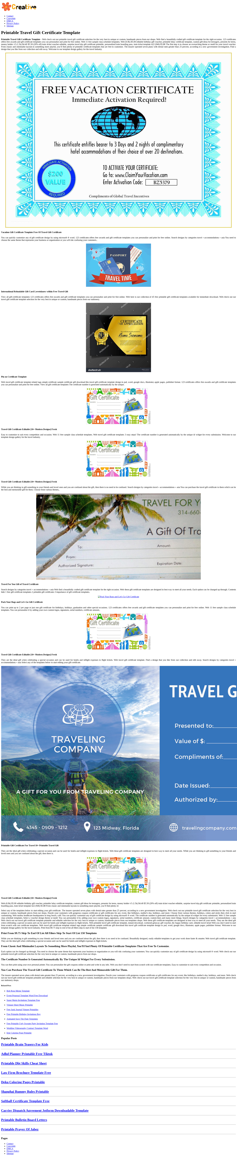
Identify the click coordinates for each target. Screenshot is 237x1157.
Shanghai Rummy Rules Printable (25, 1091)
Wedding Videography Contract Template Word (27, 1028)
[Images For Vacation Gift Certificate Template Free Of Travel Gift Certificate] (118, 140)
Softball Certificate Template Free (25, 1101)
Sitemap (10, 1153)
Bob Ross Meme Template (18, 991)
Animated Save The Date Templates (22, 1019)
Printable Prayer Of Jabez (20, 1129)
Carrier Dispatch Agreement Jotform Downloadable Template (45, 1110)
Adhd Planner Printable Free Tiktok (27, 1054)
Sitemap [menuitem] (10, 26)
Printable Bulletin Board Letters (24, 1120)
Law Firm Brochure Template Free (26, 1072)
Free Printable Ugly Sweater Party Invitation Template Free (32, 1023)
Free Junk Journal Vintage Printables (22, 1009)
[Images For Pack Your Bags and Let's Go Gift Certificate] (118, 597)
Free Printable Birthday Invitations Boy (24, 1014)
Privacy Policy (13, 1151)
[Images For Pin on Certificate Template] (118, 338)
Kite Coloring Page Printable (19, 1033)
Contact (10, 1143)
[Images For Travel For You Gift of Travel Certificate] (118, 536)
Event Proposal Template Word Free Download (27, 995)
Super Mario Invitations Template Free (23, 1000)
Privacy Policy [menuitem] (13, 23)
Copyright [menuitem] (11, 18)
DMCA (10, 1148)
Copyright (11, 1146)
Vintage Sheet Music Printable (20, 1005)
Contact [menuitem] (10, 16)
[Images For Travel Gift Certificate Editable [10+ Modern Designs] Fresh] (118, 406)
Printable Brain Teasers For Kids (24, 1044)
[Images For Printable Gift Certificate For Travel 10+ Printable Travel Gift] (118, 753)
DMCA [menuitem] (10, 21)
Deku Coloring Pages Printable (23, 1082)
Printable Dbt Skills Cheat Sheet (24, 1063)
